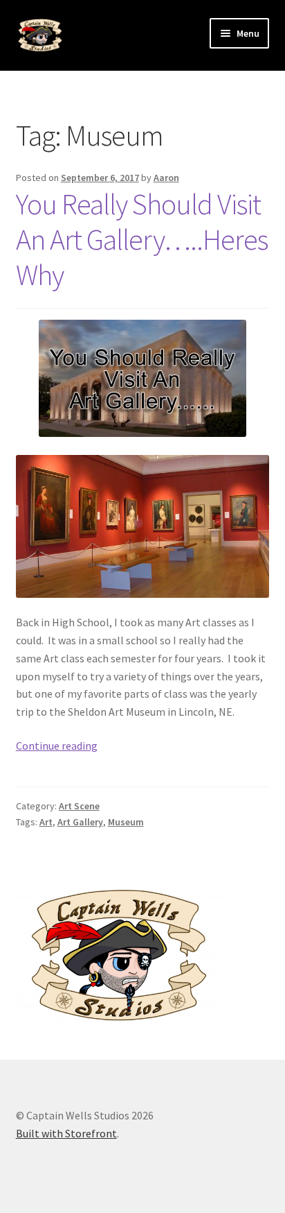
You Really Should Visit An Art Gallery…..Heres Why (142, 239)
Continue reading (57, 745)
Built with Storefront (66, 1133)
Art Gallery (80, 822)
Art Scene (79, 806)
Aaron (166, 177)
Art (46, 822)
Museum (126, 822)
